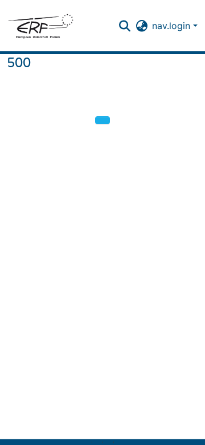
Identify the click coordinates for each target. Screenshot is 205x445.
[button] (40, 25)
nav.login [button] (172, 25)
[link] (97, 442)
